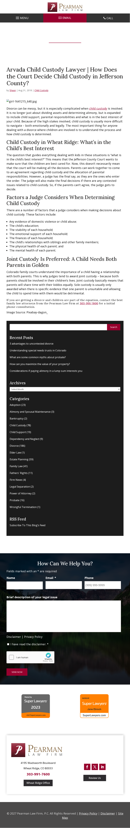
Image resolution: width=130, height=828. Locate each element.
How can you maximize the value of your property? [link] (40, 364)
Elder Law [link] (15, 452)
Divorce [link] (14, 445)
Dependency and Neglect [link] (24, 439)
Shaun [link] (13, 90)
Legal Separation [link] (20, 486)
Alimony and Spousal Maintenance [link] (30, 411)
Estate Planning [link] (19, 459)
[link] (65, 7)
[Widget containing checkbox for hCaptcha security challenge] (30, 657)
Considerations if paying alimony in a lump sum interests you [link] (46, 371)
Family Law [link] (16, 466)
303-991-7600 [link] (89, 303)
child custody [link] (98, 108)
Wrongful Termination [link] (23, 507)
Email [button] (66, 18)
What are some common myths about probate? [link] (38, 357)
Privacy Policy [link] (33, 637)
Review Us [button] (95, 778)
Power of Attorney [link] (21, 493)
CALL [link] (110, 18)
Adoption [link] (15, 405)
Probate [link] (14, 500)
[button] (22, 17)
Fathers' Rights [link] (19, 473)
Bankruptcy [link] (16, 418)
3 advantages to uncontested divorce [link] (31, 343)
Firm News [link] (16, 480)
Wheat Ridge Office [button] (38, 783)
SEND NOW (17, 672)
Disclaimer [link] (13, 637)
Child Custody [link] (41, 90)
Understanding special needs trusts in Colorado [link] (38, 350)
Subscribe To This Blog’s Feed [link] (27, 525)
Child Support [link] (18, 432)
